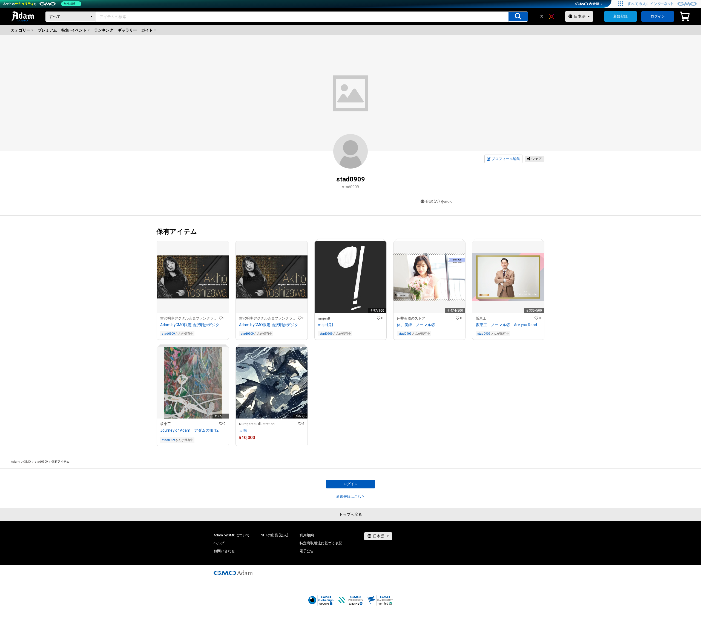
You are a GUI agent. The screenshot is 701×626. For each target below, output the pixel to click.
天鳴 (243, 430)
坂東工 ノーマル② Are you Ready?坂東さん (508, 325)
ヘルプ (219, 543)
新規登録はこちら (350, 496)
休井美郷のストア (411, 318)
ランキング (103, 30)
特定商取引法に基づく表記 (321, 543)
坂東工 (481, 318)
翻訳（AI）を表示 (439, 201)
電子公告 (307, 551)
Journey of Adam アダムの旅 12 (189, 430)
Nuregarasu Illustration (257, 424)
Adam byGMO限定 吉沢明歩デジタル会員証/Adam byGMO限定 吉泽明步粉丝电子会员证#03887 (192, 325)
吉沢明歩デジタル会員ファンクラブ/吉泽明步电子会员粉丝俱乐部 (189, 318)
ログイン (658, 16)
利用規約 (307, 535)
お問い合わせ (224, 551)
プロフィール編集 (506, 159)
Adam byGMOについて (232, 535)
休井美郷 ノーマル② (416, 325)
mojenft (324, 318)
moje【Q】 (325, 325)
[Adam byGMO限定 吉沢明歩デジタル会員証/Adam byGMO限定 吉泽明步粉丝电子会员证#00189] (272, 290)
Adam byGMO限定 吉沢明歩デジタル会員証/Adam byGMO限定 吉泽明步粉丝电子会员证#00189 (271, 325)
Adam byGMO (21, 461)
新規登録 (620, 16)
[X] (541, 16)
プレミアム (47, 30)
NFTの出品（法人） (275, 535)
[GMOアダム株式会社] (233, 572)
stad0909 (168, 333)
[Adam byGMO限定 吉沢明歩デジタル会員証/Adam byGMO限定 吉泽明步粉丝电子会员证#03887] (193, 290)
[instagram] (551, 16)
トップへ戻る (350, 514)
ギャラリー (127, 30)
